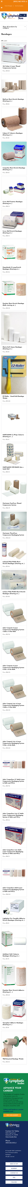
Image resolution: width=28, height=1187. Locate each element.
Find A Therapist (8, 5)
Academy (14, 1168)
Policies (14, 1182)
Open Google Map (11, 1137)
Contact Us (14, 1173)
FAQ (14, 1177)
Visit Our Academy (19, 5)
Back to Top (14, 1164)
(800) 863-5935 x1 (20, 2)
